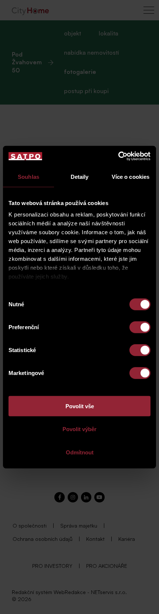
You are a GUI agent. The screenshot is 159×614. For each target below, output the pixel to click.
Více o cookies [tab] (130, 176)
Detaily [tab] (80, 176)
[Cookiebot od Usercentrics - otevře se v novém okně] (118, 156)
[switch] (139, 327)
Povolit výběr (79, 429)
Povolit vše (79, 406)
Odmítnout (80, 452)
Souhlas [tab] (28, 176)
